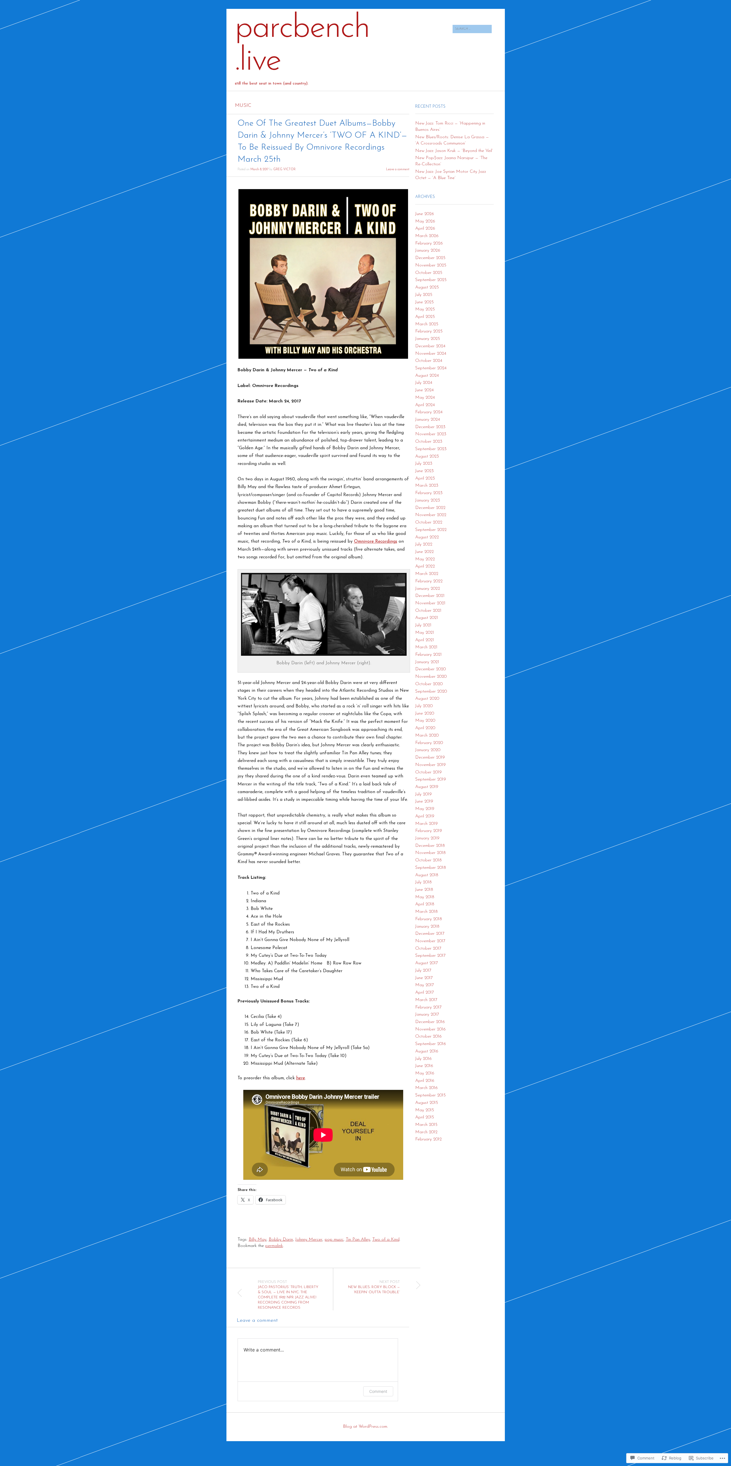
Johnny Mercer (308, 1239)
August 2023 (427, 456)
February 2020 (429, 743)
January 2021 (427, 662)
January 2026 (427, 250)
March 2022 (426, 573)
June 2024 (424, 390)
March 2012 (426, 1132)
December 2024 (430, 346)
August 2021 (426, 617)
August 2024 (427, 375)
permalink (274, 1246)
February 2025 (429, 331)
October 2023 (428, 441)
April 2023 (425, 478)
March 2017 (426, 1000)
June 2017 (424, 978)
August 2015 (426, 1102)
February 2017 (428, 1007)
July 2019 (423, 794)
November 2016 (430, 1029)
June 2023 (424, 471)
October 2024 (428, 360)
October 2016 (428, 1036)
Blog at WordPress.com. (365, 1426)
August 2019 (426, 787)
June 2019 (424, 801)
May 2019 (424, 809)
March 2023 (426, 485)
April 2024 (425, 405)
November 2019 (430, 765)
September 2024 (431, 368)
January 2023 (427, 500)
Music (243, 105)
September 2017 (430, 955)
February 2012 (428, 1139)
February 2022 (429, 581)
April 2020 (425, 728)
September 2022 (431, 530)
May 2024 (425, 397)
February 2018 (428, 919)
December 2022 (430, 508)
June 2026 (424, 214)
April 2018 (424, 904)
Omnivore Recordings (375, 541)
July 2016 (423, 1058)
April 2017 (424, 992)
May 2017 (424, 985)
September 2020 (431, 691)
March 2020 (427, 735)
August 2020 (427, 698)
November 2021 (430, 603)
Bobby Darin (281, 1239)
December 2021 (430, 595)
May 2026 (425, 221)
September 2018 (430, 867)
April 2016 (424, 1080)
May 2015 (424, 1110)
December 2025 (430, 258)
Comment (378, 1391)
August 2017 (426, 963)
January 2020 (427, 750)
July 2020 (424, 706)
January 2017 (427, 1014)
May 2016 (424, 1073)
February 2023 (429, 493)
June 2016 (424, 1066)
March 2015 (426, 1124)
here (300, 1078)
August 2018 (426, 875)
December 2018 (430, 845)
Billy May (257, 1239)
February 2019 (428, 831)
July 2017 (423, 970)
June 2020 (424, 713)
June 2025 (424, 302)
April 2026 (425, 228)
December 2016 (430, 1022)
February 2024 (429, 412)
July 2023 (423, 463)
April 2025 (425, 316)
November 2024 (430, 353)
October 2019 (428, 772)
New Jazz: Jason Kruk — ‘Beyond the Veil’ (454, 151)
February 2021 (428, 654)
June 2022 (424, 552)
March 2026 (427, 236)
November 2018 (430, 853)
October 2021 (428, 610)
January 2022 (427, 588)
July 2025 (423, 294)
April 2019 (424, 816)
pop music (334, 1239)
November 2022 (430, 515)
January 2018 (427, 926)
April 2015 (424, 1117)
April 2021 (424, 640)
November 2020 (431, 676)
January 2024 (427, 419)
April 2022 (425, 566)
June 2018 (424, 889)
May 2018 (424, 897)
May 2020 (425, 720)
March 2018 (426, 911)
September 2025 (431, 280)
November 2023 (430, 434)
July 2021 (423, 625)
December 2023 (430, 427)
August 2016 (426, 1051)
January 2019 (427, 838)
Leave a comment (397, 169)
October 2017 (428, 948)
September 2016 (430, 1044)
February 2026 (429, 243)
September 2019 (430, 779)
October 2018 (428, 860)
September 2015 (430, 1095)
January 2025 (427, 338)
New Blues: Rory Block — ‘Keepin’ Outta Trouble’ (374, 1287)
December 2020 (430, 669)
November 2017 (430, 941)
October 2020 (429, 684)
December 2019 (430, 757)
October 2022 (428, 522)
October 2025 (428, 272)
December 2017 (429, 933)
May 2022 (425, 559)
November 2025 (430, 265)
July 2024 (423, 382)
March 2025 (426, 324)
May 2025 (425, 309)
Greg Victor (284, 169)
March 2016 (426, 1088)
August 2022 (427, 537)
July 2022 (423, 544)
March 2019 (426, 823)
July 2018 (423, 882)
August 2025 (427, 287)
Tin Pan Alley (358, 1239)
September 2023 (431, 449)
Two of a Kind (385, 1239)
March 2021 (426, 647)
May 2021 (424, 632)
